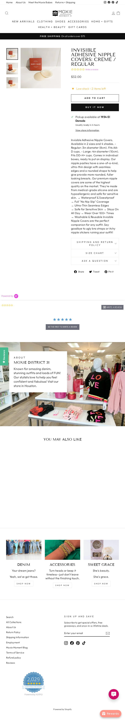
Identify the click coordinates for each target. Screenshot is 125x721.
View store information (87, 130)
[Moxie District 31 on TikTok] (84, 643)
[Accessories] (62, 550)
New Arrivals (23, 21)
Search (10, 617)
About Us (21, 2)
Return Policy (13, 632)
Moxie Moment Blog (17, 647)
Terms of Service (15, 652)
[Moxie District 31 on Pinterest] (78, 643)
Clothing (45, 21)
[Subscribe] (108, 633)
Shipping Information (17, 637)
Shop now (24, 583)
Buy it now (95, 107)
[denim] (23, 550)
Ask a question (95, 260)
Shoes (60, 21)
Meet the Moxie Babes (40, 2)
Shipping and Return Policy (95, 244)
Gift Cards (77, 27)
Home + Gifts (102, 21)
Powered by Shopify (62, 709)
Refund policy (13, 657)
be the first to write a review (62, 327)
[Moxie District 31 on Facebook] (72, 643)
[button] (112, 307)
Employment (13, 642)
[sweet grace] (101, 550)
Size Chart (95, 253)
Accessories (78, 21)
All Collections (13, 622)
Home (9, 2)
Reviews (10, 662)
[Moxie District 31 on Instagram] (66, 643)
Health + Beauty (52, 27)
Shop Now (101, 583)
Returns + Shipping (65, 2)
